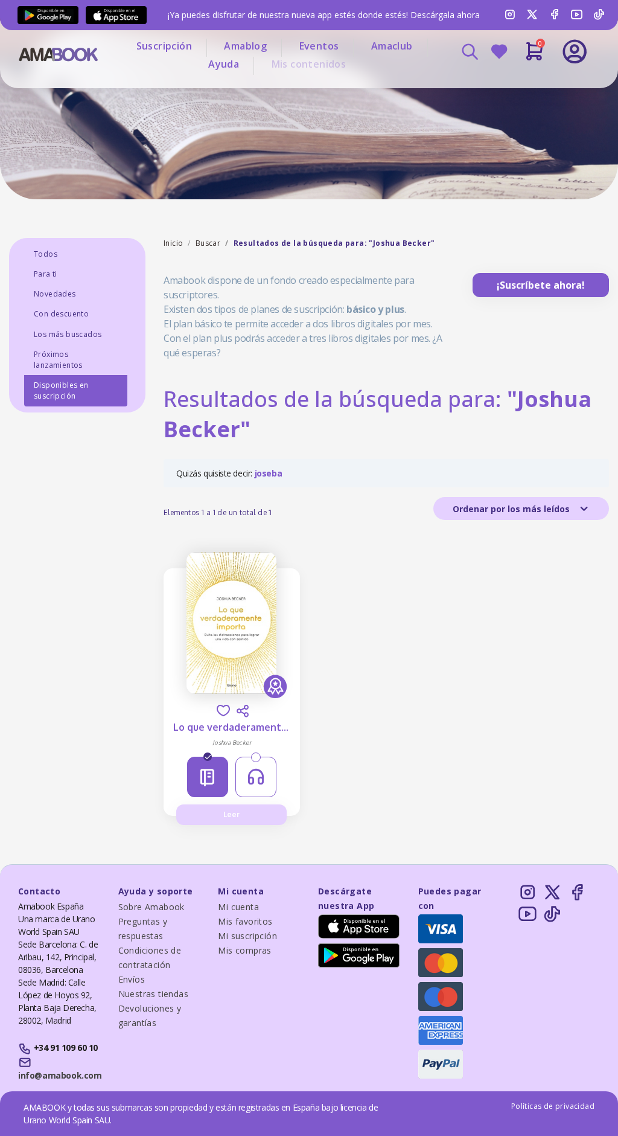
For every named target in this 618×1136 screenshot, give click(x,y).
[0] (534, 56)
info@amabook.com (59, 1075)
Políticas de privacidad (552, 1106)
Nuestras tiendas (153, 994)
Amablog (245, 46)
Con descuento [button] (61, 314)
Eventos (319, 46)
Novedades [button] (55, 294)
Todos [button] (45, 254)
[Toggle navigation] (534, 84)
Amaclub (392, 46)
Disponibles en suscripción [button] (61, 390)
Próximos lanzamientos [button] (58, 359)
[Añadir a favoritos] (223, 710)
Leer (231, 814)
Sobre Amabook (151, 907)
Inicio (173, 243)
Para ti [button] (45, 274)
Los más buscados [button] (67, 334)
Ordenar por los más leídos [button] (512, 509)
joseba (268, 473)
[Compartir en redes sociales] (242, 711)
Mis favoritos (245, 921)
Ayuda (223, 64)
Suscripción (164, 46)
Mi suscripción (247, 936)
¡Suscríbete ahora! (541, 285)
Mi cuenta (238, 907)
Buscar (208, 243)
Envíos (131, 979)
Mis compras (244, 950)
